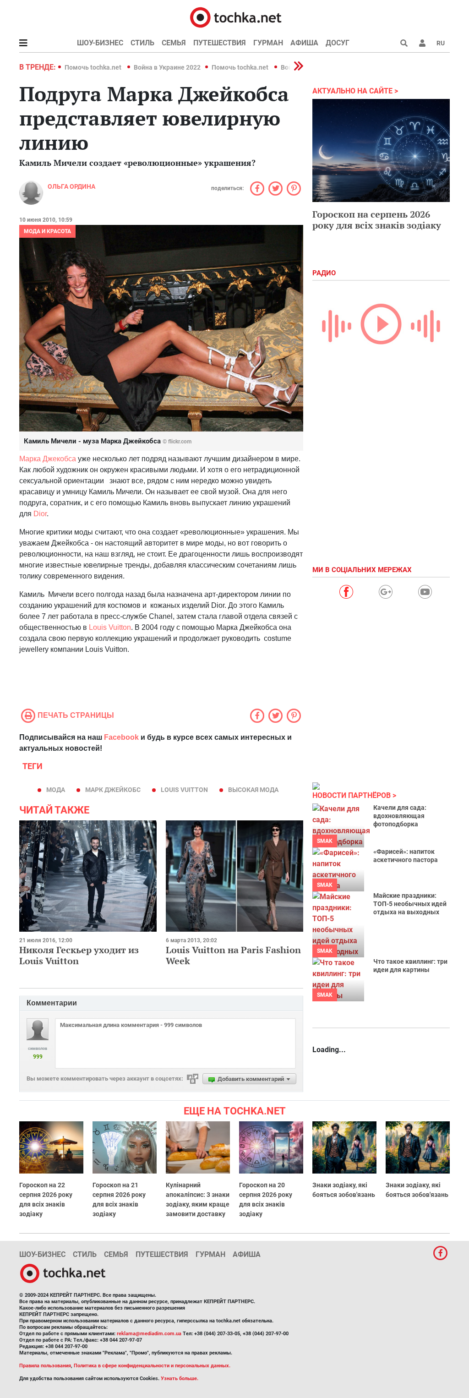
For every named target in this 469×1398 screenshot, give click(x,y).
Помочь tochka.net (94, 67)
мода (55, 789)
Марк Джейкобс (113, 789)
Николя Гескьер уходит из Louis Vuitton (79, 955)
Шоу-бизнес (100, 42)
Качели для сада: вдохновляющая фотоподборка (399, 816)
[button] (422, 43)
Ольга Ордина (71, 186)
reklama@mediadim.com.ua (149, 1334)
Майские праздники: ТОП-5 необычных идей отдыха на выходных (410, 904)
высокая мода (253, 789)
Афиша (304, 42)
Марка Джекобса (47, 459)
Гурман (268, 42)
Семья (174, 42)
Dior (40, 514)
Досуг (337, 42)
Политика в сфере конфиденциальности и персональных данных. (152, 1366)
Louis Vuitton (110, 627)
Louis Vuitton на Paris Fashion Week (233, 955)
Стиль (142, 42)
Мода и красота (47, 231)
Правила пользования (45, 1366)
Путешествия (219, 42)
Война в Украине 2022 (167, 67)
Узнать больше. (179, 1379)
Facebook (121, 737)
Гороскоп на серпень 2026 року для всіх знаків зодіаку (376, 219)
